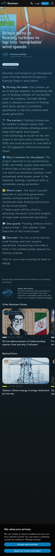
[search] (31, 3)
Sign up (45, 3)
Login (37, 3)
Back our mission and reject (27, 550)
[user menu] (52, 3)
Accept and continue (28, 544)
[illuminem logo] (9, 4)
